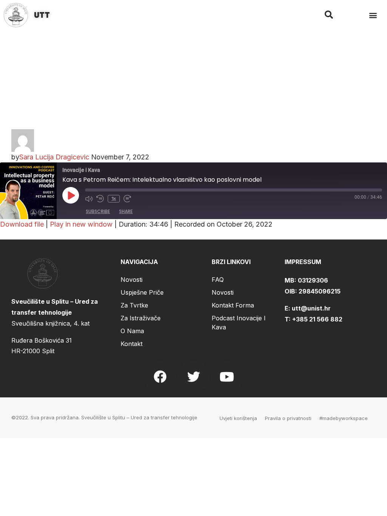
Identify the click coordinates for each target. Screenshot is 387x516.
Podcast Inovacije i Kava (239, 322)
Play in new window (81, 224)
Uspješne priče (142, 292)
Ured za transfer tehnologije (164, 417)
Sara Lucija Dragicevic (54, 157)
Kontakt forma (233, 305)
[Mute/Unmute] (89, 198)
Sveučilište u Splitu (103, 417)
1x (113, 198)
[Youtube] (226, 376)
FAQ (218, 279)
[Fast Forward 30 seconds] (127, 198)
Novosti (131, 279)
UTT (42, 15)
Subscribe (98, 211)
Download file (22, 224)
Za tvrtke (134, 305)
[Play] (70, 195)
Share (126, 211)
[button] (373, 15)
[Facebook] (159, 376)
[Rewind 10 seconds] (100, 198)
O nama (132, 331)
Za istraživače (141, 318)
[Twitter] (193, 376)
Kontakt (131, 344)
